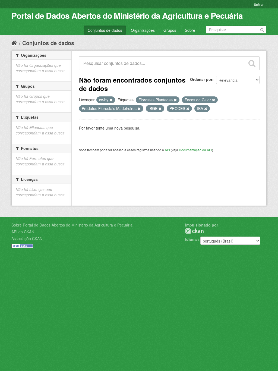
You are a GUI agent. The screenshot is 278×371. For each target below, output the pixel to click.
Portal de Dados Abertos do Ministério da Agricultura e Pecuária (127, 15)
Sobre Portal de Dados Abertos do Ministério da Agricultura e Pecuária (71, 225)
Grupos (169, 30)
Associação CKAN (26, 238)
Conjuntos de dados (105, 30)
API (167, 149)
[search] (251, 63)
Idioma (191, 239)
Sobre (190, 30)
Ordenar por (201, 79)
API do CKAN (22, 231)
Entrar (259, 4)
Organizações (143, 30)
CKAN (194, 231)
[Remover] (110, 100)
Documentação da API (195, 149)
